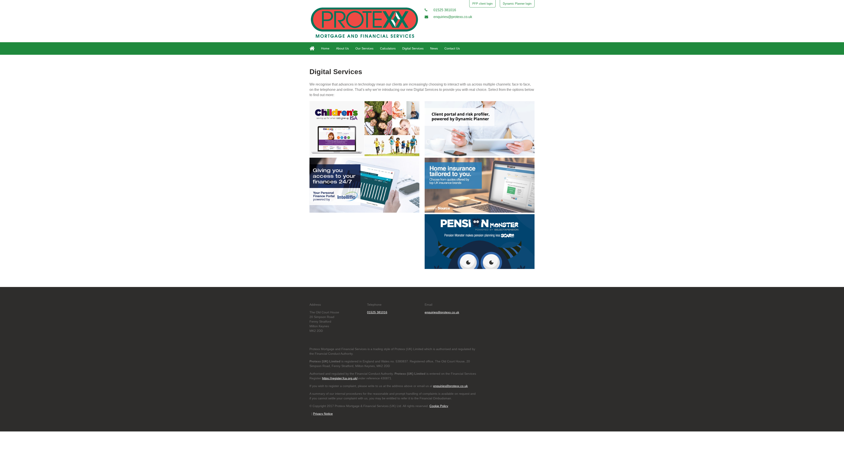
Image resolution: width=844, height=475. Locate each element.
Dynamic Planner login (517, 3)
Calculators (388, 48)
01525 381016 (444, 10)
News (434, 48)
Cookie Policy (438, 406)
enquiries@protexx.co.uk (452, 17)
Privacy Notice (323, 413)
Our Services (364, 48)
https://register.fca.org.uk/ (339, 378)
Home (325, 48)
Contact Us (452, 48)
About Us (342, 48)
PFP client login (482, 3)
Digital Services (413, 48)
